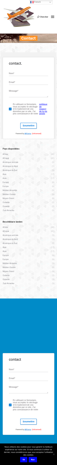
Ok (24, 460)
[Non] (53, 454)
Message (13, 91)
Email (12, 82)
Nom (11, 73)
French (37, 2)
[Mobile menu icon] (52, 16)
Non (33, 460)
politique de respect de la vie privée (43, 109)
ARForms (27, 134)
